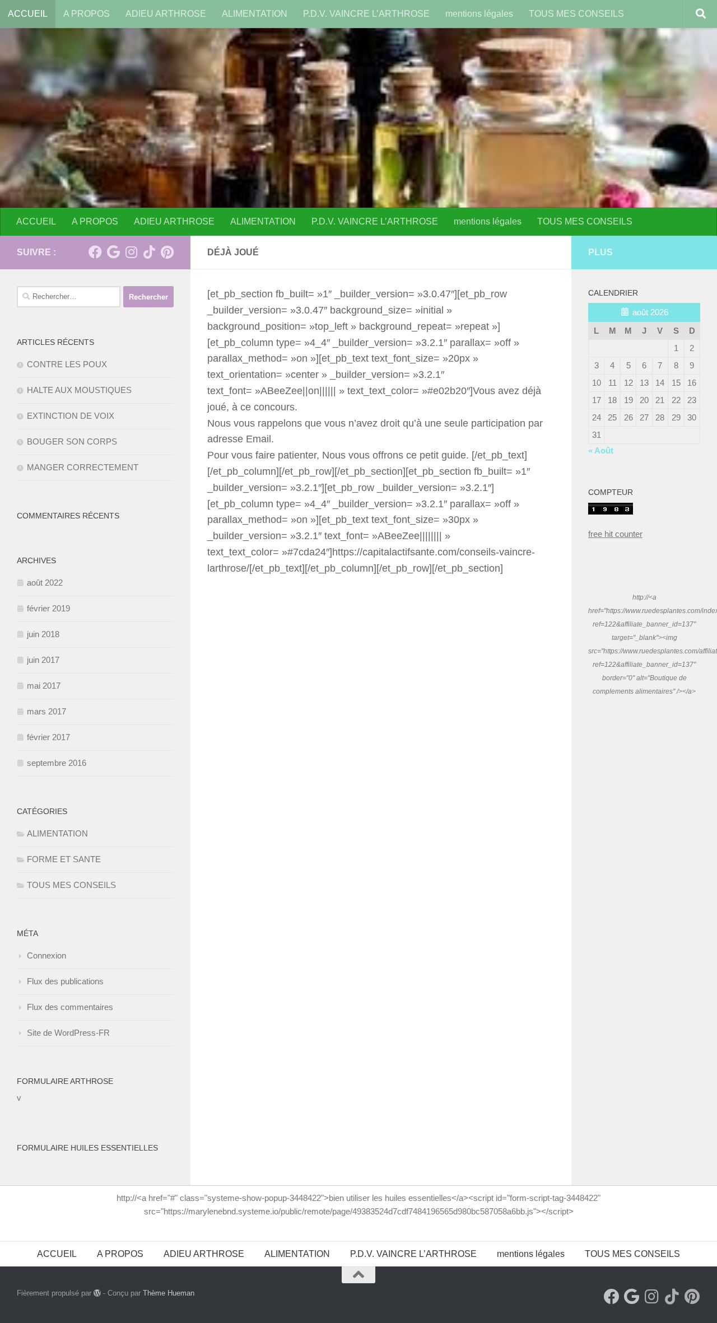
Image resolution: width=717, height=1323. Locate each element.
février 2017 (48, 737)
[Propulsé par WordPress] (97, 1293)
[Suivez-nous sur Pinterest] (167, 252)
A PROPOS (86, 13)
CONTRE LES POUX (67, 364)
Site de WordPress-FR (68, 1032)
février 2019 (48, 608)
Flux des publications (65, 981)
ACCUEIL (28, 13)
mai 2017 (43, 685)
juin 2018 (43, 634)
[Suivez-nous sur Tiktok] (149, 252)
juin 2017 (43, 660)
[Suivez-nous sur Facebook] (95, 252)
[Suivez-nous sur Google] (113, 252)
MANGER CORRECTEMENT (82, 467)
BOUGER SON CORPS (72, 441)
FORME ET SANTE (64, 859)
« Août (600, 450)
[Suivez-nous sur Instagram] (131, 252)
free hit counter (615, 534)
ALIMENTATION (254, 13)
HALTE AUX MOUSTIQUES (79, 390)
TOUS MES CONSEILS (576, 13)
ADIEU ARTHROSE (165, 13)
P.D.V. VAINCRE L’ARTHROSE (366, 13)
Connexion (46, 955)
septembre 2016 (56, 763)
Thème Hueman (168, 1293)
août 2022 (45, 582)
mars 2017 (46, 711)
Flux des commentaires (70, 1007)
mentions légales (479, 13)
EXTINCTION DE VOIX (70, 415)
